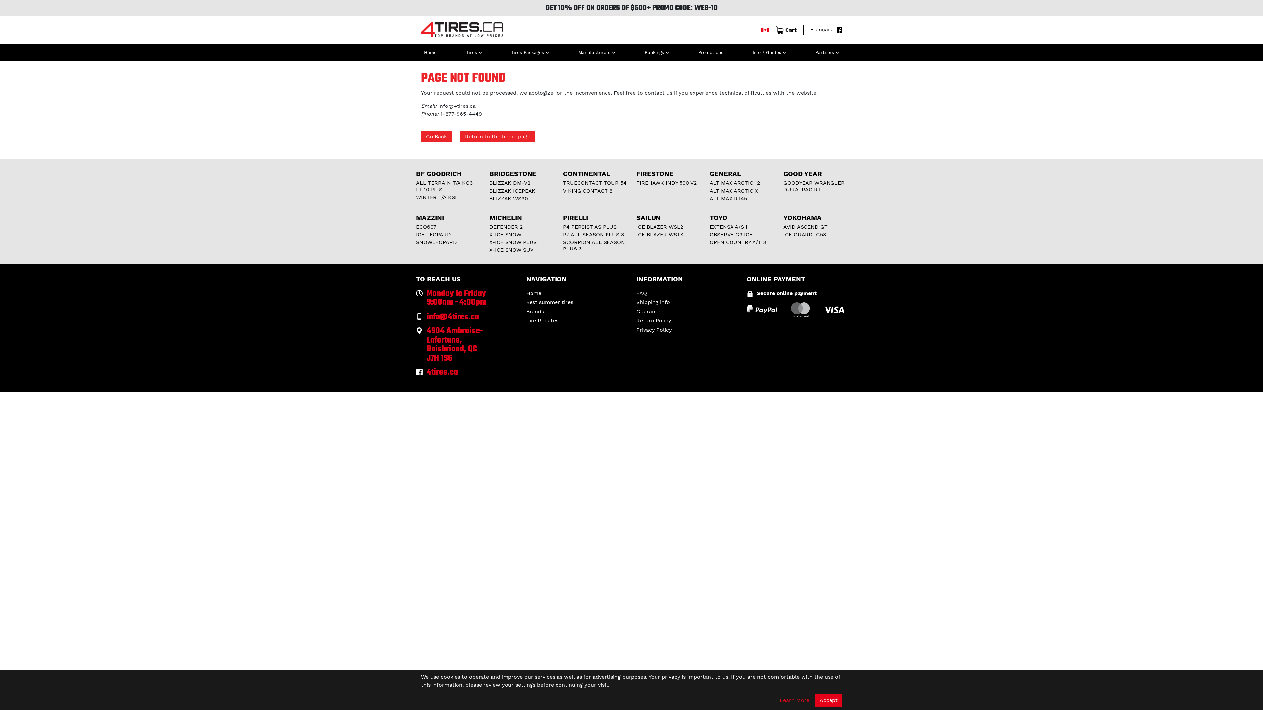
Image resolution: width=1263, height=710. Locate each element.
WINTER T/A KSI (436, 197)
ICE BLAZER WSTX (659, 234)
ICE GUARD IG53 (804, 234)
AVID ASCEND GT (805, 227)
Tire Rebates (542, 321)
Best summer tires (549, 302)
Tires (471, 52)
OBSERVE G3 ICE (731, 234)
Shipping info (653, 302)
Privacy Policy (654, 330)
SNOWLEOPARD (436, 242)
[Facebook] (837, 29)
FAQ (641, 293)
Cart (791, 30)
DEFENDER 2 (506, 227)
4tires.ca (442, 372)
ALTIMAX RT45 (728, 198)
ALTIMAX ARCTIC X (734, 191)
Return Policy (653, 321)
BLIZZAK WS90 (508, 198)
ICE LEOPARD (433, 234)
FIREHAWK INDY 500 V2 (666, 183)
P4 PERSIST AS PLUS (590, 227)
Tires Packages (527, 52)
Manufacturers (594, 52)
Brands (535, 311)
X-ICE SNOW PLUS (513, 242)
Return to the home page (497, 136)
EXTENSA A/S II (729, 227)
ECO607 (426, 227)
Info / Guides (767, 52)
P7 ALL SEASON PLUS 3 (593, 234)
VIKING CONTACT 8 (588, 191)
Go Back (436, 136)
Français (821, 29)
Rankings (654, 52)
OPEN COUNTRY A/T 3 (738, 242)
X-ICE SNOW (505, 234)
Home (430, 52)
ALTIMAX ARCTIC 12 (735, 183)
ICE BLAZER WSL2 (659, 227)
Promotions (710, 52)
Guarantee (649, 311)
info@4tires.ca (457, 106)
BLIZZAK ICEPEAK (512, 191)
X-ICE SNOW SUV (511, 250)
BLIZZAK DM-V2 (509, 183)
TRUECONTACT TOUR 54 (595, 183)
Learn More (794, 700)
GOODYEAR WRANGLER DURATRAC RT (814, 186)
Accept (829, 700)
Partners (824, 52)
